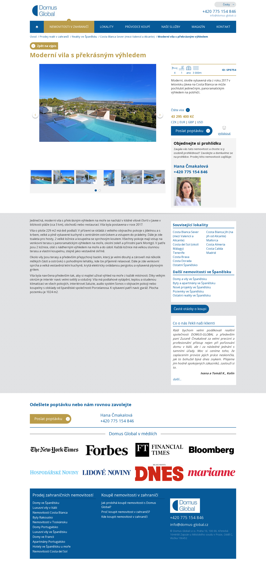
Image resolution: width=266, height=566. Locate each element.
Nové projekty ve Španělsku (192, 287)
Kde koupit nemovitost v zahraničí (124, 517)
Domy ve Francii (43, 537)
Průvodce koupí (137, 27)
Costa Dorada (182, 261)
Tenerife (179, 253)
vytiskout (224, 133)
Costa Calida (214, 249)
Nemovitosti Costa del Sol (50, 551)
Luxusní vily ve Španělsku (50, 532)
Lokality (106, 27)
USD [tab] (200, 122)
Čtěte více (177, 110)
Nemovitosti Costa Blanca (50, 513)
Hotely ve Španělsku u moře (52, 546)
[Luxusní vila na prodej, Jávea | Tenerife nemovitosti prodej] (98, 103)
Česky (226, 4)
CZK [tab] (173, 122)
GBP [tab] (191, 122)
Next (160, 115)
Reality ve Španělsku (84, 36)
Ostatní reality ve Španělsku (192, 295)
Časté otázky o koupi (190, 309)
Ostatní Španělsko (185, 265)
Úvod (33, 36)
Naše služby (170, 27)
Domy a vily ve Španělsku (190, 279)
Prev (35, 115)
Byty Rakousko (43, 517)
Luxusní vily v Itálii (45, 508)
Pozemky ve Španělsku (188, 291)
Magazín (198, 27)
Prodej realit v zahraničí (54, 36)
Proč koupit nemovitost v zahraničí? (125, 512)
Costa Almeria (215, 244)
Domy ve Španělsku (46, 503)
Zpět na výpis (46, 46)
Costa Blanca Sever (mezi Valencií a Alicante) (127, 36)
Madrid (211, 253)
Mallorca (212, 240)
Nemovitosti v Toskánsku (50, 522)
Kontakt (223, 27)
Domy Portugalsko (45, 527)
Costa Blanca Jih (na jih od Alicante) (219, 234)
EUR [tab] (182, 122)
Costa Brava (181, 257)
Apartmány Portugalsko (49, 542)
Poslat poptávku (189, 130)
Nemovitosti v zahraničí (69, 27)
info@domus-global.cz (223, 15)
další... (177, 379)
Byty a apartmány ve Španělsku (194, 283)
